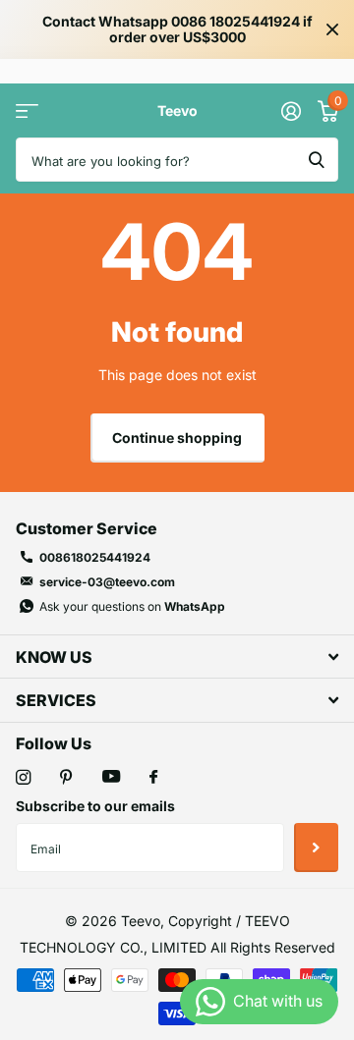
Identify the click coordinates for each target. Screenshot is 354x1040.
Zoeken (316, 159)
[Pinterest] (66, 777)
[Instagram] (23, 777)
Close (332, 29)
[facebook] (153, 778)
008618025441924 (94, 557)
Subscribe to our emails (95, 805)
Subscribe (316, 847)
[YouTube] (111, 777)
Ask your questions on (132, 606)
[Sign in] (290, 111)
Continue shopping (177, 437)
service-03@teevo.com (107, 582)
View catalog (27, 110)
